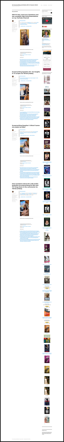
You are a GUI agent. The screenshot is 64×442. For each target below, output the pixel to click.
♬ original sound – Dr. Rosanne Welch (25, 26)
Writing (14, 27)
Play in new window (25, 54)
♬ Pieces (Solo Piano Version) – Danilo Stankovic (27, 135)
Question (15, 83)
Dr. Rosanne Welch (14, 22)
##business (34, 193)
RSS (23, 55)
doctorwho (14, 28)
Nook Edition (48, 302)
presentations (13, 29)
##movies (34, 132)
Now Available (47, 230)
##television (29, 132)
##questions (22, 132)
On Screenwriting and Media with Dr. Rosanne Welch (25, 5)
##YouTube (30, 23)
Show (15, 80)
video (14, 200)
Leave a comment (14, 31)
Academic (13, 79)
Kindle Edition (47, 284)
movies (13, 138)
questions (16, 29)
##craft (30, 193)
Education (15, 79)
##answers (25, 132)
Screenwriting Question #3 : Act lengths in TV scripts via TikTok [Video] (26, 72)
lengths (13, 83)
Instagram (16, 82)
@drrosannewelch (22, 20)
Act (12, 82)
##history (25, 24)
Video (12, 27)
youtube (13, 30)
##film (32, 132)
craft (15, 199)
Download (29, 54)
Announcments (13, 24)
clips (12, 28)
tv (13, 200)
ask (12, 199)
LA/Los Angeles (13, 195)
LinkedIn (43, 40)
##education (22, 133)
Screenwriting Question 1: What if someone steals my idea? (28, 61)
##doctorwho (22, 24)
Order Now (47, 333)
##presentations (23, 23)
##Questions (29, 22)
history (16, 28)
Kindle (46, 264)
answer (13, 82)
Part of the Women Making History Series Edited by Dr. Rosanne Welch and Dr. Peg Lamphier (47, 163)
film (16, 199)
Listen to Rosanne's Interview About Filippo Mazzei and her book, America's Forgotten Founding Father (47, 291)
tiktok (12, 200)
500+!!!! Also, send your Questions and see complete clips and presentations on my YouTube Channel (25, 16)
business (14, 199)
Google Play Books (49, 264)
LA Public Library (24, 53)
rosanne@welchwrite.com (45, 38)
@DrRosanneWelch (46, 39)
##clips (37, 22)
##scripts (21, 78)
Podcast (13, 25)
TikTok (17, 197)
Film (17, 79)
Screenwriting (15, 26)
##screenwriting (34, 23)
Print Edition (44, 264)
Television (15, 197)
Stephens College (15, 135)
